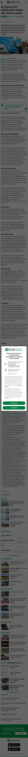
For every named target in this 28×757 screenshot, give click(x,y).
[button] (14, 374)
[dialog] (14, 378)
